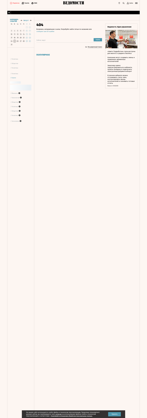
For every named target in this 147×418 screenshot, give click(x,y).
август (26, 20)
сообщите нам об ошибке (45, 31)
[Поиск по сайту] (123, 3)
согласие (58, 414)
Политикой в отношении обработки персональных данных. (71, 416)
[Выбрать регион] (119, 3)
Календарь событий (14, 20)
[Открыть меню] (136, 3)
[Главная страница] (73, 3)
